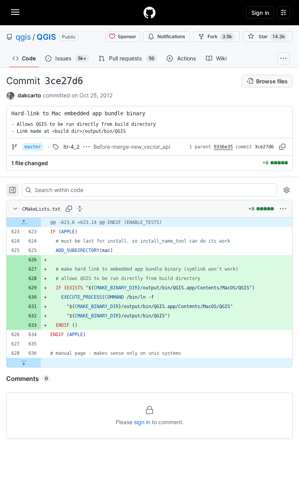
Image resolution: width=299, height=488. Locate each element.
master (33, 147)
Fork (220, 36)
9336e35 (223, 147)
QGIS (46, 37)
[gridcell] (149, 222)
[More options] (283, 209)
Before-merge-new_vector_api (131, 146)
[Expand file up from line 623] (24, 222)
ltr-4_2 (71, 146)
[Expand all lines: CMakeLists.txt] (79, 208)
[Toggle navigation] (15, 12)
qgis (23, 37)
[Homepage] (149, 12)
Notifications (171, 36)
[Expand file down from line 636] (24, 362)
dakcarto (29, 95)
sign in (142, 422)
